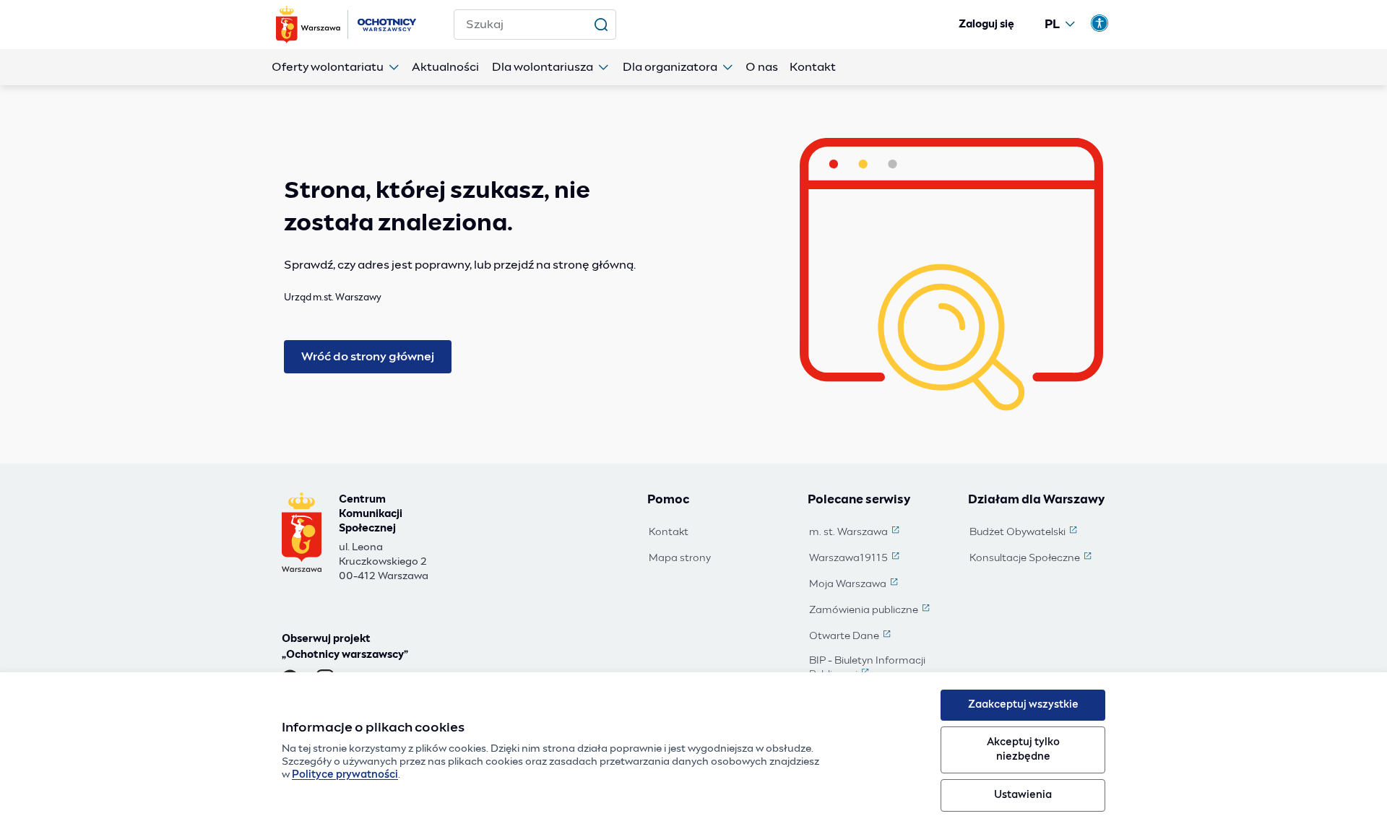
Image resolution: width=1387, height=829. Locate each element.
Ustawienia (1023, 795)
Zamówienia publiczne (871, 611)
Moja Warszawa (855, 585)
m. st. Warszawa (855, 533)
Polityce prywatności (345, 775)
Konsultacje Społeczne (1031, 559)
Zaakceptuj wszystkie (1023, 705)
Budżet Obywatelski (1024, 533)
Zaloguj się (986, 24)
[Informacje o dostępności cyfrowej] (1099, 23)
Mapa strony (680, 558)
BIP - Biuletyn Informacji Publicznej (878, 668)
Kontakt (668, 532)
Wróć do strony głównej (367, 357)
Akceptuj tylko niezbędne (1023, 749)
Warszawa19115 (855, 559)
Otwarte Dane (851, 637)
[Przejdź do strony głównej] (347, 24)
